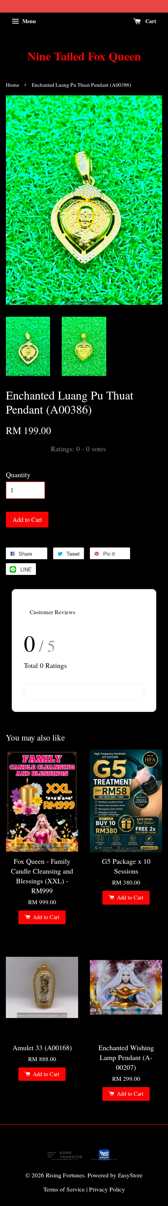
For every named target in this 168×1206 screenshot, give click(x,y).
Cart (150, 21)
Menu (28, 21)
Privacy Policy (107, 1189)
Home (12, 84)
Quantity (18, 474)
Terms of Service (64, 1189)
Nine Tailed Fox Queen (84, 56)
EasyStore (130, 1175)
